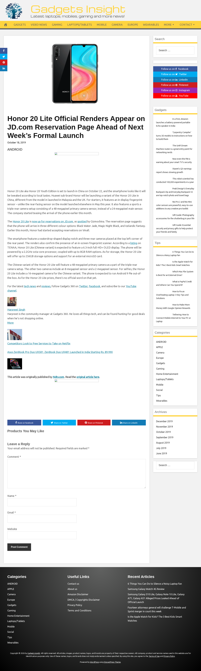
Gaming (57, 24)
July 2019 (161, 448)
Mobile (102, 24)
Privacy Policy (75, 605)
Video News (39, 24)
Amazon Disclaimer (78, 594)
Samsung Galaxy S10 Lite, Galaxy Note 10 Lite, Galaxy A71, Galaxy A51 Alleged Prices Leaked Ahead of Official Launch (156, 598)
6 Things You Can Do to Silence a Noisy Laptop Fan (155, 583)
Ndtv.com (58, 376)
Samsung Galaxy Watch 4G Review (146, 589)
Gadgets (20, 24)
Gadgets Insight (78, 8)
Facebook (94, 286)
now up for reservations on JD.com (52, 221)
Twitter (83, 286)
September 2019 (164, 437)
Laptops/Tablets (79, 24)
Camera (117, 24)
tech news (30, 286)
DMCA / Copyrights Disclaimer (84, 599)
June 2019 (161, 453)
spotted (82, 221)
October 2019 (163, 432)
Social (159, 390)
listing (133, 243)
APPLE (159, 347)
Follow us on (174, 69)
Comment (14, 456)
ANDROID (14, 149)
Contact (186, 24)
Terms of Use (154, 656)
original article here (88, 376)
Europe (133, 24)
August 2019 (163, 442)
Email (11, 512)
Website (12, 528)
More (168, 24)
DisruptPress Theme (112, 662)
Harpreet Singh (16, 309)
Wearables (151, 24)
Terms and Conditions (79, 610)
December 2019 (164, 421)
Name (11, 495)
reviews (45, 286)
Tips (158, 395)
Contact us (73, 583)
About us (72, 589)
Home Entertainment (167, 374)
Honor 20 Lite (21, 221)
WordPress (94, 662)
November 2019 (164, 426)
